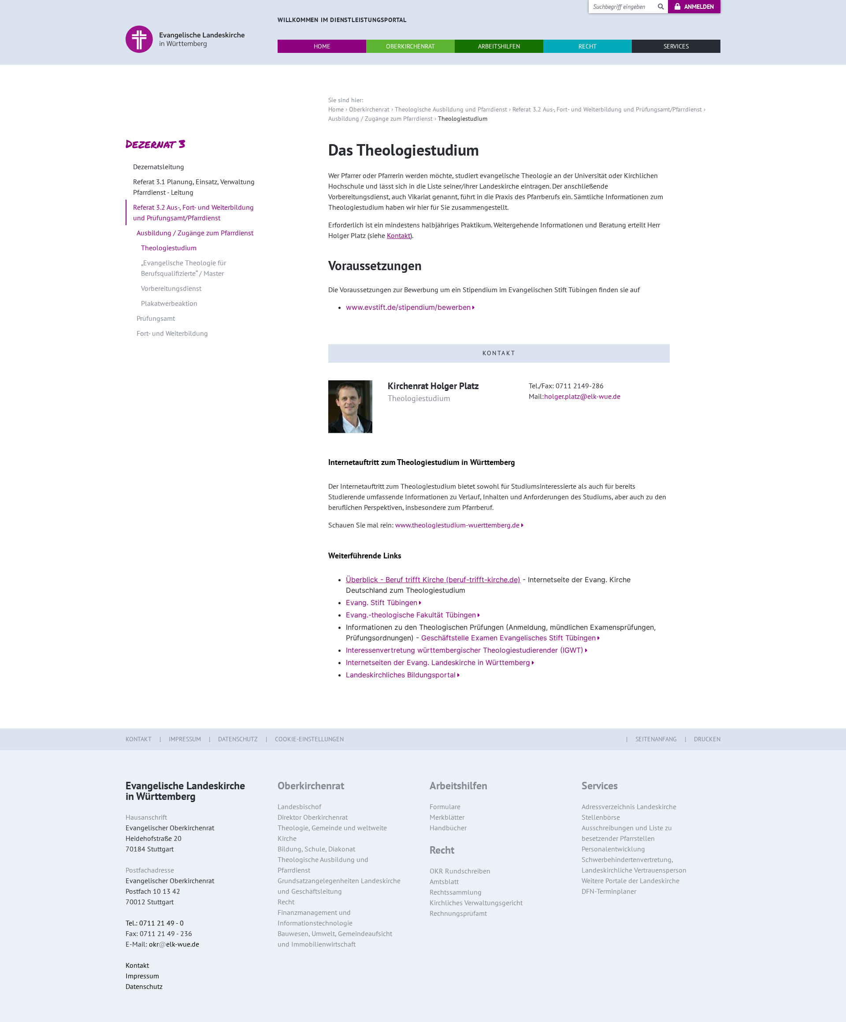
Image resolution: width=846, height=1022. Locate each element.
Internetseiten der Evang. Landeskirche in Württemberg (438, 662)
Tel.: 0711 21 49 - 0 (155, 922)
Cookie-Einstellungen (309, 739)
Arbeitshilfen (458, 785)
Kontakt (398, 235)
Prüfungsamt (156, 318)
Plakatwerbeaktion (169, 303)
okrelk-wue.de (174, 944)
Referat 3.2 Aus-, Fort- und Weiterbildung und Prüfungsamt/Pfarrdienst (607, 109)
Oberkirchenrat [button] (410, 46)
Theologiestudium (169, 247)
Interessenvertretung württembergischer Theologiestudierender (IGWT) (464, 650)
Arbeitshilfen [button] (499, 46)
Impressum (185, 739)
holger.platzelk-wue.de (582, 396)
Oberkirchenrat (369, 109)
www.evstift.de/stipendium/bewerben (408, 307)
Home (336, 109)
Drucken (707, 739)
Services (600, 785)
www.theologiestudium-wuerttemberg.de (457, 524)
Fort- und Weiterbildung (172, 333)
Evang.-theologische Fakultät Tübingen (411, 614)
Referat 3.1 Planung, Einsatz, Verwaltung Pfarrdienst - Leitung (194, 187)
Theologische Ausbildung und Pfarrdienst (451, 109)
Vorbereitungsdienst (171, 288)
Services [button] (676, 46)
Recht (442, 850)
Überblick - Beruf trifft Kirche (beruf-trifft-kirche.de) (433, 579)
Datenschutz (238, 739)
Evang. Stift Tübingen (381, 602)
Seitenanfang (656, 739)
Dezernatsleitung (158, 166)
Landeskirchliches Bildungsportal (401, 674)
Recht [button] (588, 46)
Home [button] (322, 46)
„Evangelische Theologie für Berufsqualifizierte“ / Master (183, 268)
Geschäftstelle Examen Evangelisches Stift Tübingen (508, 637)
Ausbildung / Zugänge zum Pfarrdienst (380, 119)
